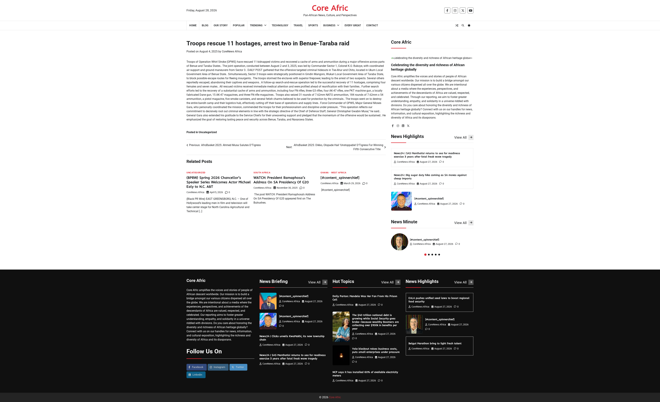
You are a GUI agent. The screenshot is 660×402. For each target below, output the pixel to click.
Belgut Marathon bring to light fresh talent (435, 343)
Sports (313, 25)
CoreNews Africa (232, 51)
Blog (205, 25)
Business (329, 25)
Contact (372, 25)
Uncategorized (195, 172)
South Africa (262, 172)
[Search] (462, 25)
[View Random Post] (456, 25)
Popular (239, 25)
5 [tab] (439, 254)
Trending (256, 25)
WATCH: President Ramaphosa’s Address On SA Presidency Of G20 (282, 179)
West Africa (338, 172)
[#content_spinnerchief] (341, 177)
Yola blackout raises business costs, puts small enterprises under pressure (376, 350)
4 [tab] (436, 254)
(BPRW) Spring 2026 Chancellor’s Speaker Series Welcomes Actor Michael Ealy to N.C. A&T (218, 182)
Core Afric (330, 8)
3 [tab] (432, 254)
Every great (353, 25)
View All (460, 137)
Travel (298, 25)
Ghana (325, 172)
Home (192, 25)
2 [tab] (429, 254)
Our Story (221, 25)
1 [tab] (425, 254)
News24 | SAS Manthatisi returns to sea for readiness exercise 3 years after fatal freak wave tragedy (427, 155)
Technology (280, 25)
